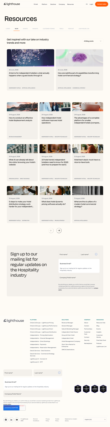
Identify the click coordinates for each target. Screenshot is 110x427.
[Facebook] (5, 419)
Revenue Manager (67, 323)
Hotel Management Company (71, 341)
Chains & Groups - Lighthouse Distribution (43, 332)
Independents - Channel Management (42, 338)
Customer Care (87, 333)
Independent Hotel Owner (70, 332)
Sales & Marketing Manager (70, 329)
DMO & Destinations (68, 349)
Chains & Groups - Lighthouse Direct (41, 329)
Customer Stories (99, 336)
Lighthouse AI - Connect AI (38, 359)
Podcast (98, 343)
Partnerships (88, 329)
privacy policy (7, 404)
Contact (86, 337)
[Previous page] (51, 230)
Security (86, 340)
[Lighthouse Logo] (12, 4)
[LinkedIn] (11, 419)
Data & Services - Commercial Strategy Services (42, 355)
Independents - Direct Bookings (40, 341)
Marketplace (88, 343)
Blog (97, 326)
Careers (86, 326)
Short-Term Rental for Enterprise (68, 345)
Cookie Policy (57, 419)
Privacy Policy (48, 419)
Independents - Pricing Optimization (41, 335)
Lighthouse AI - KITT (36, 362)
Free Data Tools (101, 340)
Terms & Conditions (36, 419)
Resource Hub (100, 323)
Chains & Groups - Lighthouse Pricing (42, 323)
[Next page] (59, 230)
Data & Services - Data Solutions (40, 351)
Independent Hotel (67, 338)
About (86, 323)
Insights (98, 332)
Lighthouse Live (101, 346)
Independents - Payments (38, 344)
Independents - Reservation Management (43, 347)
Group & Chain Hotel (68, 335)
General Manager (67, 326)
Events (98, 329)
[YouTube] (16, 419)
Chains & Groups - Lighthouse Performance (43, 326)
